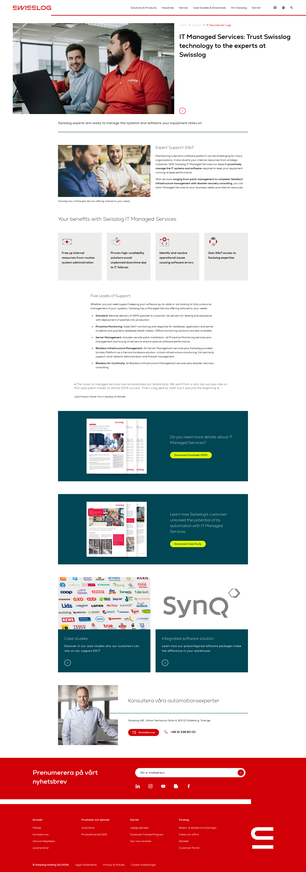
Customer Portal (189, 848)
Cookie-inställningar (143, 864)
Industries (168, 7)
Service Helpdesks (44, 841)
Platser (37, 827)
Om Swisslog (239, 7)
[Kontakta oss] (275, 8)
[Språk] (283, 8)
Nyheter (184, 841)
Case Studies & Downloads (209, 7)
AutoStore (87, 827)
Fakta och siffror (189, 834)
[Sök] (291, 8)
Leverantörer (41, 848)
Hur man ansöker (141, 841)
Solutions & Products (144, 7)
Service (183, 7)
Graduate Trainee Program (147, 834)
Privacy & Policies (114, 864)
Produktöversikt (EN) (94, 834)
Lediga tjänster (139, 827)
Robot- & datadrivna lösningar (198, 827)
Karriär (256, 7)
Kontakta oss (41, 834)
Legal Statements (86, 864)
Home (183, 25)
